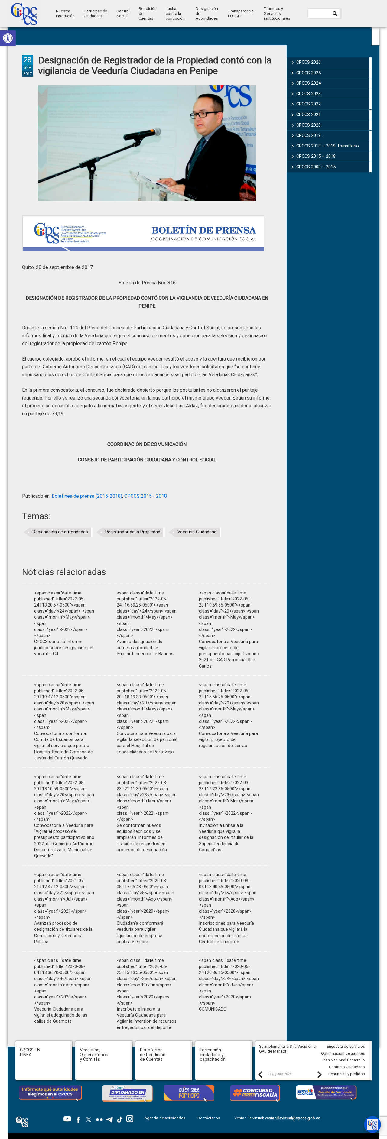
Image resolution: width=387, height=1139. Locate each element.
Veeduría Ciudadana (196, 532)
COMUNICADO (212, 1009)
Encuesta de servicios (346, 1046)
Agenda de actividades (165, 1118)
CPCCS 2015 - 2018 (145, 496)
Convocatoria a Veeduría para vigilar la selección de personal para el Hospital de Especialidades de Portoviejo (147, 742)
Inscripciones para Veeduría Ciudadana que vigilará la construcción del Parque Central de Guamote (226, 932)
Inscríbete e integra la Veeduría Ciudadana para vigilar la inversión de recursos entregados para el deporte (147, 1018)
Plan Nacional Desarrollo (344, 1060)
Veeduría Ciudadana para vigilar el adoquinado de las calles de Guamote (60, 1015)
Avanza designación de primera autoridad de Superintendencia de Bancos (145, 647)
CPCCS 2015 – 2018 (316, 156)
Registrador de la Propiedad (132, 532)
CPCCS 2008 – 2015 (316, 167)
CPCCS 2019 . (309, 135)
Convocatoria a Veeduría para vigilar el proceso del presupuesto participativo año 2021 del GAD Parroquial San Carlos (229, 654)
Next (319, 1074)
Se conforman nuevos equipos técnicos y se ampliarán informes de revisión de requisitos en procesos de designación (142, 838)
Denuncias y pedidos (346, 1074)
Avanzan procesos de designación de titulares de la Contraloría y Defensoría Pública (63, 932)
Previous (260, 1074)
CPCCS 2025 (308, 73)
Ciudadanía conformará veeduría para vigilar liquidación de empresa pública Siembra (140, 932)
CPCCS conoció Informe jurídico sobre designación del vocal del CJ (63, 647)
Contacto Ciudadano (347, 1067)
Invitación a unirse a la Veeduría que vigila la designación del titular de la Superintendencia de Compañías (226, 838)
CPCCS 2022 (308, 104)
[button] (8, 38)
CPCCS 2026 (308, 62)
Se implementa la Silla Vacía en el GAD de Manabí (287, 1049)
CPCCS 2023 (308, 93)
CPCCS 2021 (308, 114)
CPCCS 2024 (308, 83)
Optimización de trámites (343, 1053)
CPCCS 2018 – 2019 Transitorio (327, 146)
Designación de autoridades (60, 532)
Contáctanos (209, 1118)
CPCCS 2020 (308, 125)
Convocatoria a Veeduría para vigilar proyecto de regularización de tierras (228, 739)
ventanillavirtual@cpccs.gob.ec (292, 1118)
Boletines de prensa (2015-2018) (87, 496)
